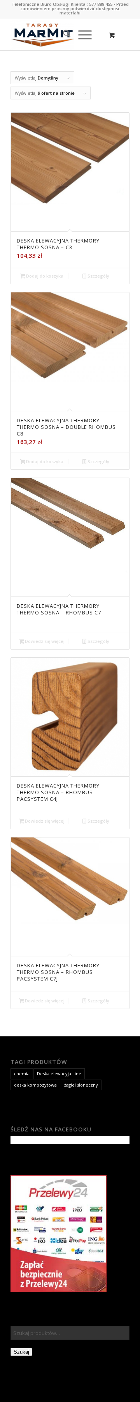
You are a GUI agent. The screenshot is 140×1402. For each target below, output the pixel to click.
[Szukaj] (62, 34)
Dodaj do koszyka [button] (44, 276)
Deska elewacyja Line (59, 1073)
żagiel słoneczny (81, 1085)
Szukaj (21, 1352)
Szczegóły (97, 276)
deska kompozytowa (35, 1085)
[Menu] (81, 34)
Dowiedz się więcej (44, 641)
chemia (22, 1073)
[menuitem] (62, 34)
